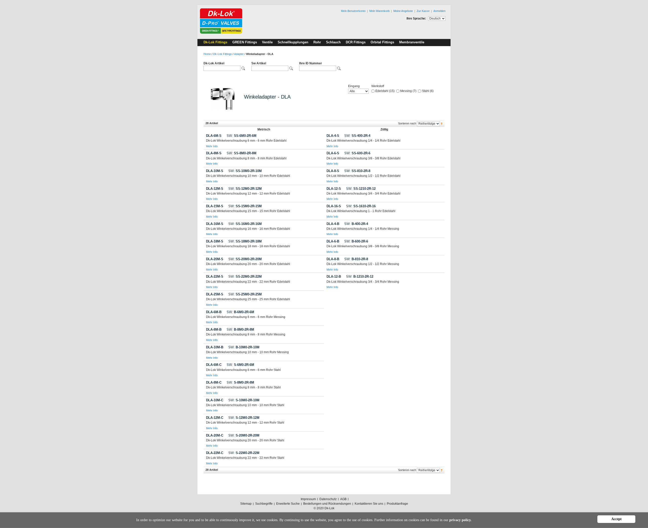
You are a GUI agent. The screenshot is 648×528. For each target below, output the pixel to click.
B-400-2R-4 (356, 224)
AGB (343, 499)
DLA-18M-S (214, 241)
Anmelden (439, 10)
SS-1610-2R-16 (361, 206)
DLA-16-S (334, 206)
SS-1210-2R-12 (361, 189)
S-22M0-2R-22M (243, 453)
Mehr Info (212, 146)
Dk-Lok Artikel (214, 63)
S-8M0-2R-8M (240, 382)
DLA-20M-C (214, 435)
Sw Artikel (258, 63)
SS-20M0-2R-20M (245, 259)
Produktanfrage (397, 503)
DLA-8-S (333, 171)
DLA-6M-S (213, 136)
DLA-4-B (333, 224)
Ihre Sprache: (416, 18)
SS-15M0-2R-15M (245, 206)
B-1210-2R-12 (359, 276)
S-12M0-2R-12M (243, 418)
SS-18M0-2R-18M (245, 241)
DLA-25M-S (214, 294)
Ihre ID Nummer (310, 63)
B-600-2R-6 (356, 241)
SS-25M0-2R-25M (245, 294)
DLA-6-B (333, 241)
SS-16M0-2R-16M (245, 224)
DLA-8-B (333, 259)
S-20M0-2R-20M (243, 435)
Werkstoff (377, 86)
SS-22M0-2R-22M (245, 276)
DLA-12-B (334, 276)
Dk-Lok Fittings (222, 53)
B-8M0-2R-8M (240, 329)
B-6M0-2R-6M (240, 312)
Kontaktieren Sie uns (369, 503)
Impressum (308, 499)
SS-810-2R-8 (357, 171)
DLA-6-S (333, 153)
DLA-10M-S (214, 171)
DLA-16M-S (214, 224)
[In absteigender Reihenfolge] (441, 123)
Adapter (239, 53)
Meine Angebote (403, 10)
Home (207, 53)
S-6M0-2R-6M (240, 365)
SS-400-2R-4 (357, 136)
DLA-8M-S (213, 153)
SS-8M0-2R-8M (241, 153)
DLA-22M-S (214, 276)
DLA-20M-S (214, 259)
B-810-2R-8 (356, 259)
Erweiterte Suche (288, 503)
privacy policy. (460, 520)
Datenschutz (328, 499)
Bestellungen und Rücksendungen (327, 503)
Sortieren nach (407, 123)
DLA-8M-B (213, 329)
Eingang (354, 86)
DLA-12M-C (214, 418)
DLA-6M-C (213, 365)
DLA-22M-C (214, 453)
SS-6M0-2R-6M (241, 136)
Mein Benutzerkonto (353, 10)
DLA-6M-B (213, 312)
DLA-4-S (333, 136)
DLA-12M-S (214, 189)
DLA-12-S (334, 189)
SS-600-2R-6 (357, 153)
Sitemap (246, 503)
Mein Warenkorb (379, 10)
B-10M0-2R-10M (243, 347)
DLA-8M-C (213, 382)
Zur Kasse (423, 10)
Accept (616, 519)
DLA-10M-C (214, 400)
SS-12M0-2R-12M (245, 189)
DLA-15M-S (214, 206)
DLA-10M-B (214, 347)
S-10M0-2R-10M (243, 400)
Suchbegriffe (264, 503)
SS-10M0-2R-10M (245, 171)
